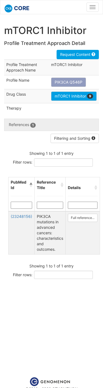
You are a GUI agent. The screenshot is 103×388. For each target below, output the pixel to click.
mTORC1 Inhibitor (73, 96)
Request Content (75, 54)
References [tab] (21, 124)
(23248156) (21, 216)
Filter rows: (22, 162)
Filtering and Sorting (72, 138)
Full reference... (82, 218)
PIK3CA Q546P (68, 82)
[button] (30, 185)
